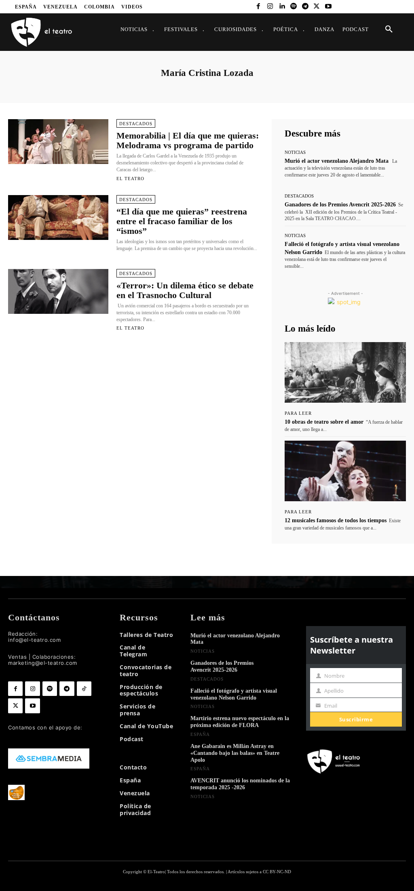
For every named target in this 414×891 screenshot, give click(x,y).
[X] (317, 7)
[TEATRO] (41, 32)
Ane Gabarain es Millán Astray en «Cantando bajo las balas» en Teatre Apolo (234, 753)
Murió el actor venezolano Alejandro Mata (337, 161)
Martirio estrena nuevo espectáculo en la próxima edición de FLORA (239, 721)
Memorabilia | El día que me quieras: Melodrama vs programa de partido (187, 140)
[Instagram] (270, 7)
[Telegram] (305, 7)
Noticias (295, 152)
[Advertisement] (133, 378)
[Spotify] (293, 7)
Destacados (135, 123)
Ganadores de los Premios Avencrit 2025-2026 (340, 205)
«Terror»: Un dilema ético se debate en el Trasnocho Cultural (184, 290)
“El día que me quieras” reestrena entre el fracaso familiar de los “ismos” (181, 221)
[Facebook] (258, 7)
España (200, 734)
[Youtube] (328, 7)
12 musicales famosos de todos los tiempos (336, 520)
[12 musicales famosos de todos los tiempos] (345, 471)
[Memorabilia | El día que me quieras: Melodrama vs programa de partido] (58, 141)
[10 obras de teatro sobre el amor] (345, 372)
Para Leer (298, 413)
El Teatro (130, 178)
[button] (389, 29)
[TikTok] (84, 688)
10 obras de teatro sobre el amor (324, 422)
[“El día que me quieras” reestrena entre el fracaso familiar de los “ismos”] (58, 217)
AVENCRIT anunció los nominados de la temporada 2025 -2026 (240, 784)
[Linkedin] (282, 7)
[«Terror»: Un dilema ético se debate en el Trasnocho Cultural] (58, 291)
